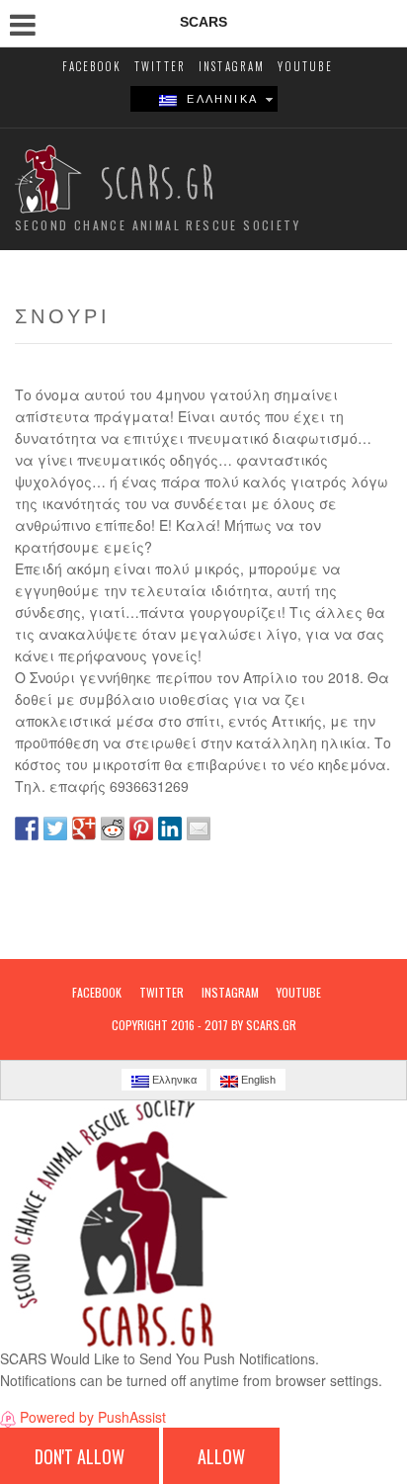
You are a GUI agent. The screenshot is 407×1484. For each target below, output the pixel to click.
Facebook (92, 66)
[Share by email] (198, 828)
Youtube (305, 66)
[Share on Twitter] (55, 828)
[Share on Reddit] (112, 828)
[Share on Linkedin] (170, 828)
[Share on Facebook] (27, 828)
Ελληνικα (217, 99)
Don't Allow (79, 1456)
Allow (221, 1456)
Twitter (160, 66)
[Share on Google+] (84, 828)
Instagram (232, 66)
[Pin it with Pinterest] (141, 828)
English (257, 1080)
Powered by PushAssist (93, 1417)
